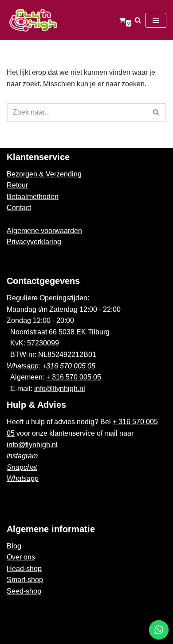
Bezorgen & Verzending (44, 174)
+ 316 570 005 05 (73, 377)
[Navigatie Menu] (155, 20)
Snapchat (22, 467)
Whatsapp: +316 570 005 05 (51, 366)
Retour (17, 185)
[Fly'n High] (33, 20)
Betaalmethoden (33, 196)
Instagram (22, 456)
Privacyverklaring (34, 241)
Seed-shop (24, 591)
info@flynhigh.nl (59, 388)
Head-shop (24, 568)
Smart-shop (25, 579)
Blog (14, 546)
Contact (19, 207)
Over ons (21, 557)
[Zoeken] (137, 20)
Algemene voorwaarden (44, 230)
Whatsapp (23, 478)
